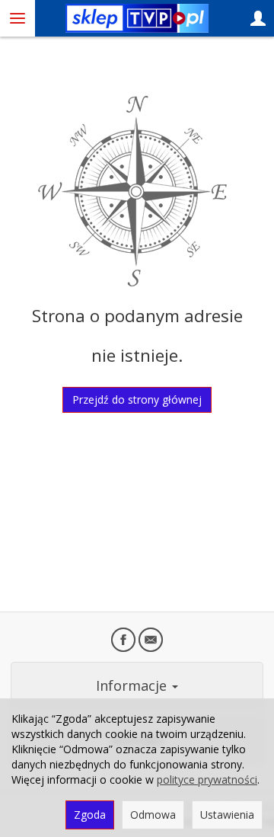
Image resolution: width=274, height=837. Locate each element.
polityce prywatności (207, 779)
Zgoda (90, 814)
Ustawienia (227, 814)
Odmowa (153, 814)
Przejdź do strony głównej (137, 399)
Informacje (133, 685)
